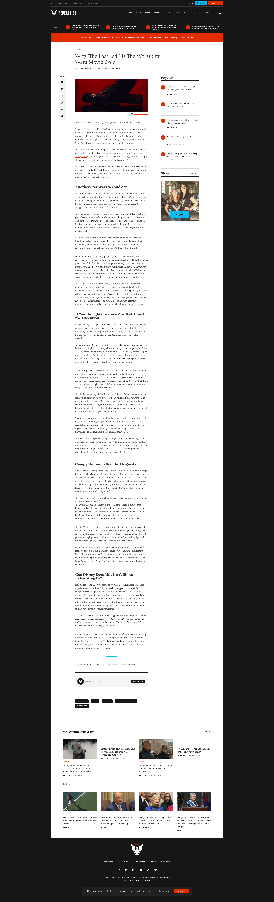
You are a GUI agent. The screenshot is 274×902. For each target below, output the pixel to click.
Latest (67, 784)
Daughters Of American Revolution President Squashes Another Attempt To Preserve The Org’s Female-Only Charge (194, 822)
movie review (81, 701)
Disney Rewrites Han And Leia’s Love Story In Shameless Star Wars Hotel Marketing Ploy (118, 751)
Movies (95, 701)
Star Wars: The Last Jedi (126, 701)
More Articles (138, 681)
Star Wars (107, 701)
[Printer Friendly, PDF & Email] (62, 116)
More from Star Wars (78, 732)
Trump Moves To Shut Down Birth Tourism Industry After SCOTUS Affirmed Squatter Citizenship (117, 820)
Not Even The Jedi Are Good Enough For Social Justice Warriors (193, 750)
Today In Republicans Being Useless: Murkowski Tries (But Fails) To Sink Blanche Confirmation (155, 820)
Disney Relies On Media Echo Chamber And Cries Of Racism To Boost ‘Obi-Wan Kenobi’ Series (78, 768)
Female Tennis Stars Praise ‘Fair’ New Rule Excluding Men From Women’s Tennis (80, 820)
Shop (165, 173)
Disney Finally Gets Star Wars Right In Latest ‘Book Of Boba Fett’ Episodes (155, 768)
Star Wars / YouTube (141, 114)
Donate (202, 3)
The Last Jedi (82, 706)
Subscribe (215, 3)
